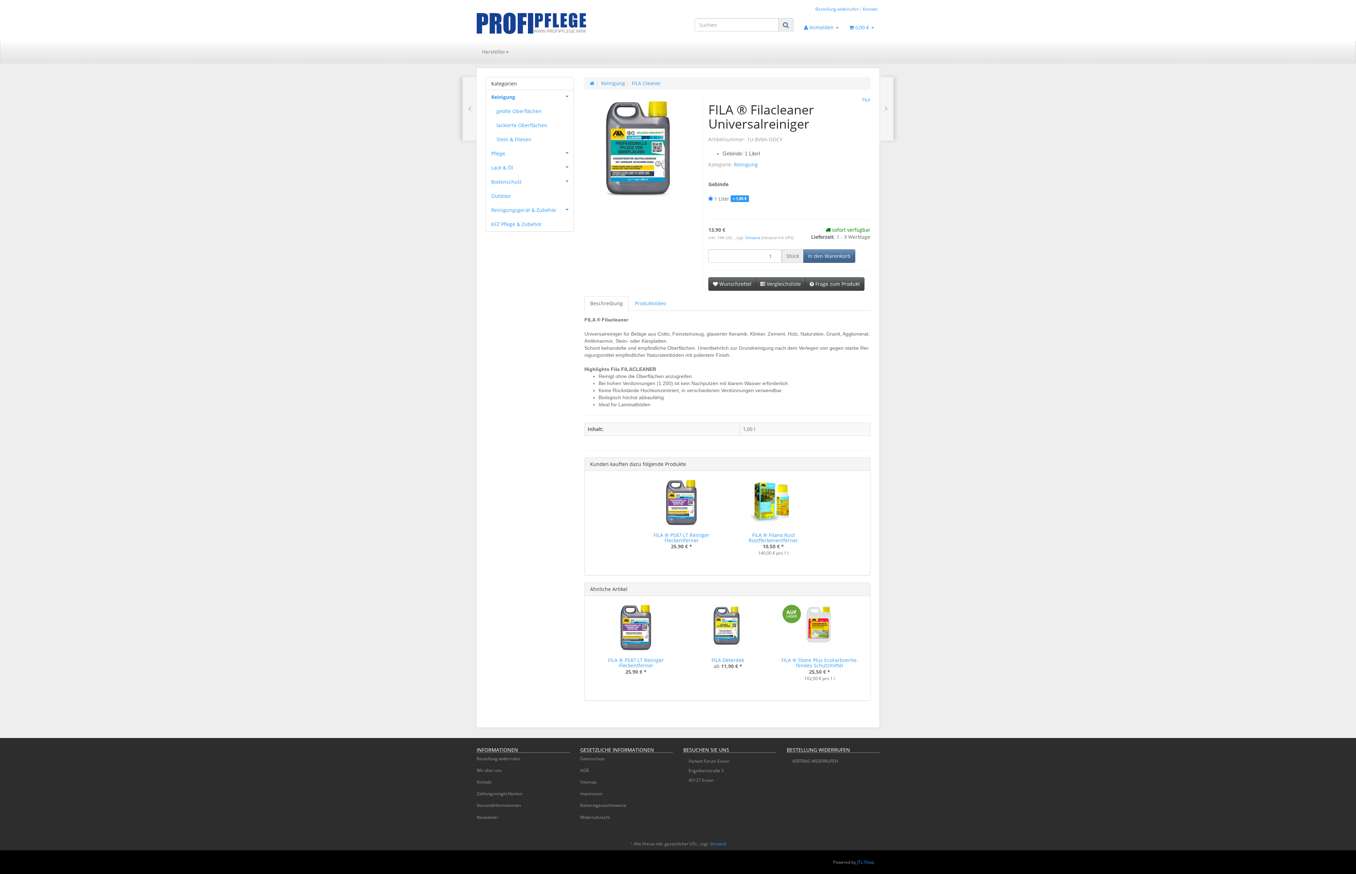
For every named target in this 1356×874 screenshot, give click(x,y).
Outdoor (501, 196)
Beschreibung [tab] (606, 303)
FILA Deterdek (728, 660)
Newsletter (487, 817)
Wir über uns (489, 770)
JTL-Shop (865, 862)
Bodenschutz (506, 181)
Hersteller (493, 51)
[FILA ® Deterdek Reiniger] (470, 109)
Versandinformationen (499, 805)
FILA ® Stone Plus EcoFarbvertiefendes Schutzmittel (819, 663)
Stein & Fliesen (513, 139)
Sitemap (588, 782)
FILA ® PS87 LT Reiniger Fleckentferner (681, 538)
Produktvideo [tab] (650, 303)
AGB (584, 770)
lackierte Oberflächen (521, 125)
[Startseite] (592, 83)
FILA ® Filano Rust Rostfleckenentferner (773, 538)
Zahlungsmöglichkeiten (499, 794)
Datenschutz (592, 759)
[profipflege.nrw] (540, 23)
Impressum (591, 794)
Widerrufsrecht (595, 817)
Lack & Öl (502, 167)
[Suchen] (786, 25)
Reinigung (746, 164)
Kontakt (870, 9)
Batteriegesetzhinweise (603, 805)
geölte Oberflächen (519, 111)
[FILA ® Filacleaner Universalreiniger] (886, 109)
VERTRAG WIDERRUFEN (815, 761)
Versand (753, 237)
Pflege (498, 153)
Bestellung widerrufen (837, 9)
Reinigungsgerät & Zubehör (524, 210)
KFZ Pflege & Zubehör (516, 224)
